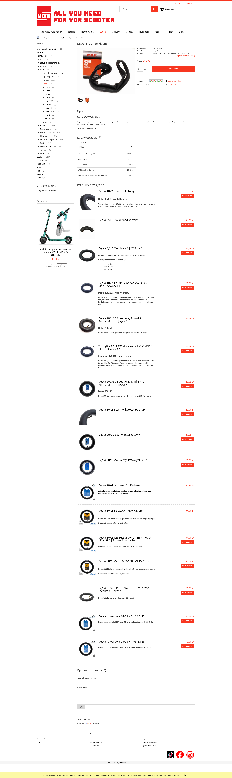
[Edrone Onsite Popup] (116, 389)
